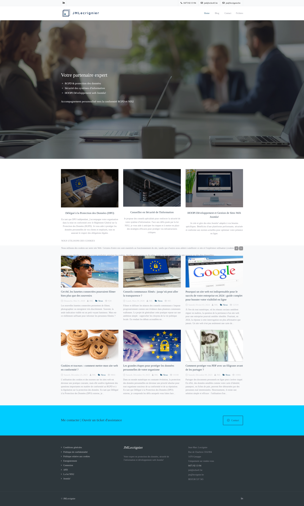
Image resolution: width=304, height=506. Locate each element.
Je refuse (81, 263)
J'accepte (67, 263)
